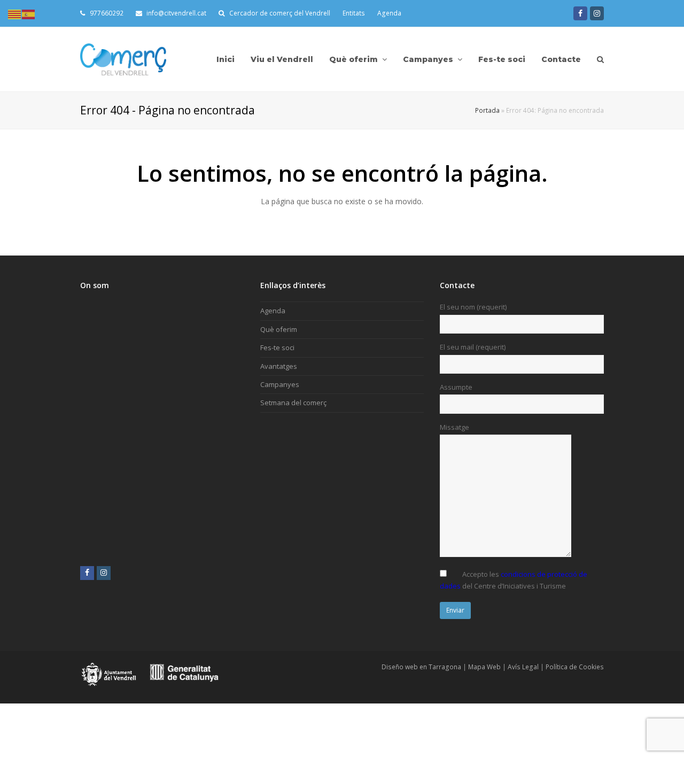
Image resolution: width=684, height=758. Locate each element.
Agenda (389, 13)
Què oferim (278, 329)
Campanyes (279, 384)
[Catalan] (15, 13)
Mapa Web (484, 666)
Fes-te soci (277, 347)
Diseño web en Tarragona (421, 666)
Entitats (354, 13)
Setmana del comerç (293, 402)
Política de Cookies (575, 666)
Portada (487, 110)
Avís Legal (523, 666)
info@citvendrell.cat (175, 13)
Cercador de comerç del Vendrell (279, 13)
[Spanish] (29, 13)
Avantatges (278, 366)
